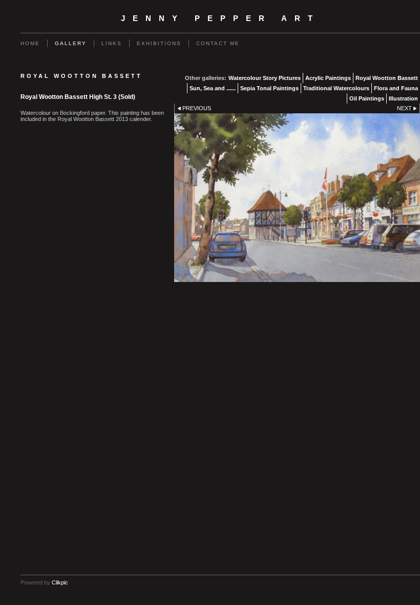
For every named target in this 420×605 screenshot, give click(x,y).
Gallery (71, 43)
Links (111, 43)
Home (30, 43)
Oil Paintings (366, 98)
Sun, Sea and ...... (213, 88)
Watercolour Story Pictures (264, 78)
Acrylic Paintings (328, 78)
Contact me (218, 43)
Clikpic (60, 582)
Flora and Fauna (396, 88)
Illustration (403, 98)
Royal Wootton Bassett (386, 78)
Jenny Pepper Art (220, 18)
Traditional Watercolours (336, 88)
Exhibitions (159, 43)
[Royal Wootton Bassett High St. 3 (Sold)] (297, 197)
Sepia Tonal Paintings (269, 88)
